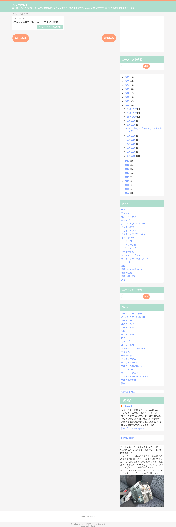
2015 (127, 173)
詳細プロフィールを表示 (133, 428)
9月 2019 (131, 121)
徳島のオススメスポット (133, 269)
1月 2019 (131, 156)
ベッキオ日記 (20, 4)
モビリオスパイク (129, 248)
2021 (127, 97)
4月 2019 (131, 144)
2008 (127, 189)
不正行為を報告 (127, 392)
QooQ (93, 526)
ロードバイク (127, 262)
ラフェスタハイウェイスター (135, 259)
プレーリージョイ (129, 245)
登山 (123, 266)
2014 (127, 177)
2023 (127, 89)
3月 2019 (131, 148)
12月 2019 (132, 109)
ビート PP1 (127, 241)
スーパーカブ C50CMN (50, 27)
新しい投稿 (21, 38)
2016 (127, 169)
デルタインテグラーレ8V (133, 234)
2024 (127, 85)
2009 (127, 185)
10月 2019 (132, 117)
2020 (127, 101)
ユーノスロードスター (131, 255)
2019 (127, 105)
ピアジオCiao (127, 238)
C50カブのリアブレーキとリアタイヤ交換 (35, 22)
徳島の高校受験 (128, 276)
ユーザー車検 (127, 252)
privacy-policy (127, 438)
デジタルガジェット (130, 227)
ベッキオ (128, 406)
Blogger (92, 516)
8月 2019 (131, 125)
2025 (127, 81)
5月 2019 (131, 140)
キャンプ (125, 220)
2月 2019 (131, 152)
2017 (127, 165)
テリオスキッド (128, 231)
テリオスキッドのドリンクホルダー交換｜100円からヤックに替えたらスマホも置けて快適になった (141, 450)
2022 (127, 93)
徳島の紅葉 (126, 273)
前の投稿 (109, 38)
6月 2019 (131, 136)
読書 (123, 280)
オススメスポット (129, 217)
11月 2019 (132, 113)
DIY (123, 210)
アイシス (125, 213)
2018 (127, 161)
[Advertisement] (142, 34)
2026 (127, 77)
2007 (127, 193)
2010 (127, 181)
